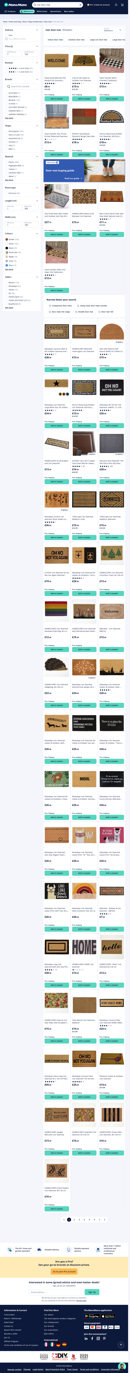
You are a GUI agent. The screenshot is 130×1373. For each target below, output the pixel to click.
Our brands (49, 1326)
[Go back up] (121, 1345)
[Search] (35, 5)
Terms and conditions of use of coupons (21, 1345)
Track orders (9, 1314)
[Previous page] (64, 1220)
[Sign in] (116, 5)
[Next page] (105, 1220)
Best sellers (49, 1334)
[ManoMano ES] (64, 1344)
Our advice (48, 1314)
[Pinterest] (104, 1338)
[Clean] (80, 4)
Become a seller (11, 1334)
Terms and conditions (89, 1369)
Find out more (81, 1300)
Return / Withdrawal (12, 1318)
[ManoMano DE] (58, 1344)
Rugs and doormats (35, 22)
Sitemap (27, 1369)
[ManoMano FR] (46, 1344)
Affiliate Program (11, 1341)
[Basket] (122, 5)
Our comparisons (51, 1322)
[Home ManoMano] (16, 5)
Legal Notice (38, 1369)
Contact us (8, 1326)
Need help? (9, 1322)
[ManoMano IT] (52, 1344)
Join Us (7, 1337)
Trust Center (72, 1369)
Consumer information (111, 1369)
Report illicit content (12, 1330)
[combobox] (113, 30)
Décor (25, 22)
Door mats (48, 22)
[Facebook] (92, 1338)
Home (5, 22)
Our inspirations (51, 1330)
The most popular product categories (60, 1318)
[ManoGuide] (122, 1366)
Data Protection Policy (55, 1369)
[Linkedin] (86, 1338)
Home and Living (15, 22)
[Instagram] (98, 1338)
